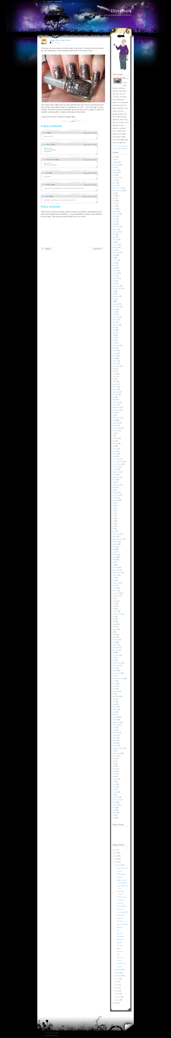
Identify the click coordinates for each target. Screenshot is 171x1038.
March (118, 994)
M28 (114, 505)
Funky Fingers (116, 345)
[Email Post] (103, 120)
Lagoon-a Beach (117, 472)
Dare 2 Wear (116, 278)
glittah (114, 356)
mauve (114, 552)
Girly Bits (115, 350)
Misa (114, 565)
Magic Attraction (117, 534)
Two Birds (115, 792)
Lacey (45, 173)
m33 (114, 510)
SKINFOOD (116, 732)
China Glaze (116, 232)
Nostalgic (115, 601)
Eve (118, 930)
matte (114, 549)
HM (114, 415)
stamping (115, 743)
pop (114, 658)
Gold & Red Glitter (121, 897)
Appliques (115, 172)
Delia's (114, 283)
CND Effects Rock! (121, 874)
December (118, 865)
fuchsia (114, 343)
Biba (45, 133)
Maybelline (115, 554)
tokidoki (115, 774)
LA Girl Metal (116, 467)
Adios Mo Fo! (120, 921)
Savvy (114, 701)
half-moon (115, 387)
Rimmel (115, 686)
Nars (114, 578)
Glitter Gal (115, 361)
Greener (115, 376)
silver (114, 727)
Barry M (115, 183)
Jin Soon (115, 451)
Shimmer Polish (116, 722)
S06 (114, 694)
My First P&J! (120, 936)
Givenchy (115, 353)
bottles (114, 203)
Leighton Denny (117, 485)
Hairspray (115, 384)
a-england (115, 162)
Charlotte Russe (116, 226)
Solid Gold (119, 927)
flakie (114, 330)
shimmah (115, 717)
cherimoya (115, 229)
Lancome (115, 474)
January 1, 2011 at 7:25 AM (90, 144)
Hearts (114, 399)
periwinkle (115, 645)
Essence (115, 309)
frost (114, 340)
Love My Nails (116, 495)
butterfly (115, 216)
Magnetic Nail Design (118, 539)
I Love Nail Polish (117, 428)
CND (114, 242)
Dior (114, 291)
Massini (115, 547)
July (117, 982)
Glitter (114, 358)
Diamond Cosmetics (117, 288)
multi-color (115, 567)
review (114, 681)
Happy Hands (116, 392)
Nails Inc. (115, 575)
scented (114, 704)
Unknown (47, 144)
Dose (114, 299)
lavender (115, 479)
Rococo (114, 689)
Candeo (114, 219)
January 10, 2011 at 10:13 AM (89, 196)
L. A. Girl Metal (116, 459)
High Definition (116, 410)
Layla (114, 482)
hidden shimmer (116, 407)
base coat (115, 185)
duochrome (115, 304)
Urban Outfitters (117, 800)
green (114, 374)
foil (113, 335)
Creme (114, 268)
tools (114, 781)
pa (113, 632)
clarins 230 (115, 239)
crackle (114, 263)
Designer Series (116, 286)
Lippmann (115, 492)
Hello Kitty (115, 405)
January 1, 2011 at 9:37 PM (90, 159)
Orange (114, 624)
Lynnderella (115, 500)
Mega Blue (119, 942)
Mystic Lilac (120, 957)
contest (114, 250)
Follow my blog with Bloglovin (120, 148)
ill (113, 436)
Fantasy (115, 322)
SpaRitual (115, 738)
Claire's (114, 234)
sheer (114, 714)
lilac (114, 490)
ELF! (118, 954)
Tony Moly (115, 779)
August (118, 979)
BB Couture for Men (118, 188)
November (118, 969)
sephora (115, 707)
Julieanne (119, 948)
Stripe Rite (115, 756)
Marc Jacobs (116, 541)
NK (114, 598)
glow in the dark (117, 366)
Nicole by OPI (116, 593)
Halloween (115, 389)
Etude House (116, 317)
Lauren (46, 196)
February (118, 997)
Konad (114, 456)
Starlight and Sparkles (118, 748)
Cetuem (114, 221)
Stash (114, 750)
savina (114, 699)
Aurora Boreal (116, 177)
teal (113, 766)
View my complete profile (120, 146)
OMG (114, 619)
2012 (114, 159)
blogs (114, 198)
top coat (115, 784)
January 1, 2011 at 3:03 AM (90, 133)
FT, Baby (119, 960)
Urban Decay (116, 797)
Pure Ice (115, 668)
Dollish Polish (116, 296)
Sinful (114, 730)
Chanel (114, 224)
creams (114, 265)
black (114, 195)
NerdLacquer (116, 583)
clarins (114, 237)
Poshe (114, 660)
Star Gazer (115, 745)
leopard (114, 487)
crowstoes (115, 270)
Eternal (114, 314)
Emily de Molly (116, 306)
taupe (114, 763)
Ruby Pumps (116, 691)
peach (114, 642)
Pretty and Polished (117, 663)
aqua (114, 175)
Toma (114, 776)
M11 (114, 503)
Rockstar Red (120, 903)
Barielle (114, 180)
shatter (114, 712)
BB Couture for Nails (118, 190)
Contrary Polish (116, 252)
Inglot (114, 441)
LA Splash (115, 469)
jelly (114, 446)
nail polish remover (117, 572)
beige (114, 193)
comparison (115, 247)
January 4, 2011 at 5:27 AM (90, 173)
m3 (113, 508)
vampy (114, 802)
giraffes (114, 348)
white (114, 810)
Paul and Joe (116, 639)
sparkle (114, 740)
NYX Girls (115, 611)
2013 (115, 853)
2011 (115, 859)
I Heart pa (119, 871)
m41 (114, 513)
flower (114, 332)
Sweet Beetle (120, 945)
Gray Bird (119, 966)
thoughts (115, 769)
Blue (114, 201)
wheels (114, 807)
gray (114, 371)
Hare (114, 397)
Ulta (114, 794)
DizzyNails (121, 10)
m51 (114, 516)
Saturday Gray (120, 939)
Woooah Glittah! (121, 915)
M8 (114, 528)
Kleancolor (115, 454)
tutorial (114, 789)
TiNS (114, 771)
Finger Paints (116, 325)
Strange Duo (120, 918)
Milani (114, 559)
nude (114, 606)
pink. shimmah (116, 655)
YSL (114, 815)
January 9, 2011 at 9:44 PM (90, 184)
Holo (114, 420)
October (118, 972)
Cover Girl (115, 260)
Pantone (115, 637)
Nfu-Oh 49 (115, 590)
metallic (114, 557)
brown (114, 208)
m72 (114, 526)
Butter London (116, 214)
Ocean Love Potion (117, 614)
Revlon (114, 683)
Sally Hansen (116, 696)
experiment (115, 319)
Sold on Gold (120, 909)
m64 (114, 523)
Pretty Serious (116, 665)
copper (114, 255)
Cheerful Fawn (49, 160)
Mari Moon (115, 544)
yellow (114, 812)
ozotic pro (115, 629)
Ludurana (115, 497)
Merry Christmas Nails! (122, 912)
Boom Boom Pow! (121, 963)
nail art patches (116, 570)
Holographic (116, 423)
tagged (114, 758)
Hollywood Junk (117, 417)
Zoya (114, 818)
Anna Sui (115, 170)
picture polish (116, 647)
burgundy (115, 211)
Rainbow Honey (117, 673)
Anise (114, 167)
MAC (114, 531)
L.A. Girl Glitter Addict (118, 461)
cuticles (114, 276)
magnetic (115, 536)
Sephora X (115, 709)
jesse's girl (115, 448)
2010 (115, 862)
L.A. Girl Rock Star (117, 464)
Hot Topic (115, 425)
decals (114, 281)
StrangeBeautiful (117, 753)
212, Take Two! (120, 900)
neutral (114, 585)
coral (114, 257)
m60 (114, 518)
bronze (114, 206)
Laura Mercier (116, 477)
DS (113, 301)
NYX (114, 608)
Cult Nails (115, 273)
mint (114, 562)
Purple (114, 670)
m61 (114, 521)
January (118, 1000)
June (117, 985)
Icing (114, 433)
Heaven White (116, 402)
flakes (114, 327)
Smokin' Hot (120, 877)
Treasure (115, 787)
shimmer (115, 719)
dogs (114, 294)
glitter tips (115, 363)
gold (114, 368)
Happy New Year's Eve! (60, 40)
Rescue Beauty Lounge (118, 678)
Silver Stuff (119, 933)
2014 (115, 850)
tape (114, 761)
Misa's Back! (120, 951)
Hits (114, 412)
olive (114, 616)
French (114, 337)
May (117, 988)
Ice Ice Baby (116, 430)
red (113, 676)
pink (114, 652)
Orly (114, 627)
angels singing (116, 165)
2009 (115, 1003)
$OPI (114, 157)
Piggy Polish (116, 650)
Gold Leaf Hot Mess (122, 906)
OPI (114, 621)
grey (114, 379)
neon (114, 580)
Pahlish (114, 634)
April (117, 991)
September (118, 975)
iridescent (115, 443)
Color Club (115, 245)
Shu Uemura (116, 725)
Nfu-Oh (115, 588)
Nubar (114, 603)
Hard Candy (116, 394)
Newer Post (96, 248)
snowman (115, 735)
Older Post (48, 248)
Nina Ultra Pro (116, 596)
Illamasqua (115, 438)
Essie (114, 312)
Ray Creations (55, 1035)
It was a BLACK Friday (122, 924)
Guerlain (115, 381)
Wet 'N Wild (116, 805)
